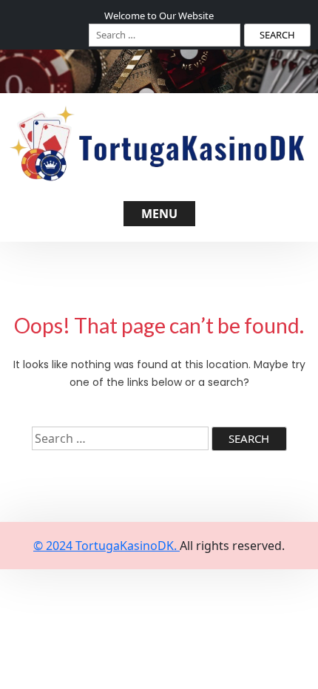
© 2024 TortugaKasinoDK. (106, 545)
